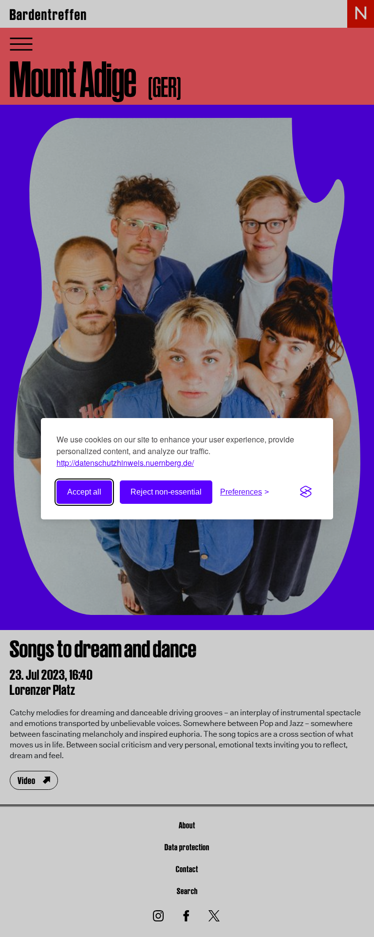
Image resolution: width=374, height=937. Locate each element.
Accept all (84, 492)
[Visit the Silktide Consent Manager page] (306, 492)
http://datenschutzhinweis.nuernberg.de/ (125, 462)
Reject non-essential (166, 492)
